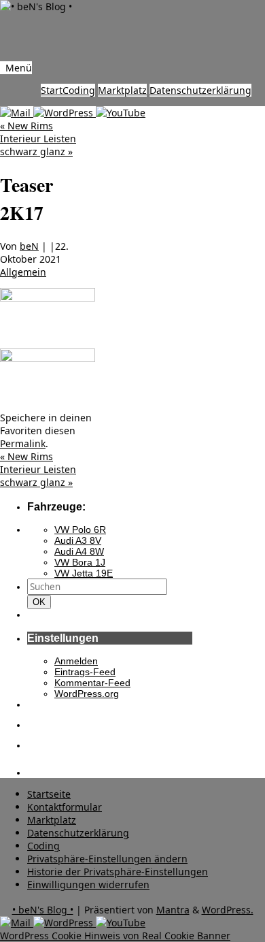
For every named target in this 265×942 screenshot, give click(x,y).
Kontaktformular (64, 806)
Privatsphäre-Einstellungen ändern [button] (107, 858)
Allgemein (23, 271)
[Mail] (16, 112)
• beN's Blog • (42, 909)
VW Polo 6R (80, 529)
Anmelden (76, 660)
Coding (79, 90)
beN (29, 246)
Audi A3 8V (77, 540)
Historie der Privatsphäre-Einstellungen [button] (117, 871)
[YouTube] (120, 112)
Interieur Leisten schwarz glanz (38, 145)
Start (52, 90)
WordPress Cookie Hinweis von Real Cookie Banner (115, 935)
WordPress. (227, 909)
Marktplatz (122, 90)
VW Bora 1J (79, 562)
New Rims (26, 125)
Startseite (49, 793)
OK (41, 601)
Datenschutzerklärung (200, 90)
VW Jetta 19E (83, 573)
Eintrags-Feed (85, 671)
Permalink (23, 443)
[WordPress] (64, 112)
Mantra (173, 909)
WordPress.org (86, 693)
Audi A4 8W (79, 551)
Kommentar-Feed (92, 682)
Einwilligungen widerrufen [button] (88, 884)
